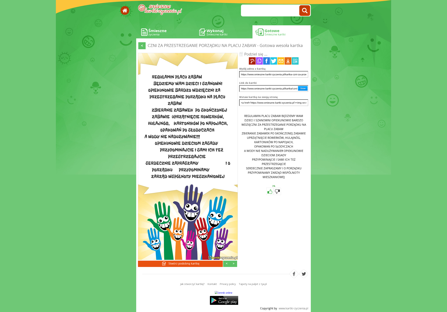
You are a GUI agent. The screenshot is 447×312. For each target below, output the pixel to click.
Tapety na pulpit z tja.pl (253, 284)
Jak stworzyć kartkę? (192, 284)
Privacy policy (228, 284)
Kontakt (212, 284)
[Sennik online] (223, 292)
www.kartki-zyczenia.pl (293, 308)
